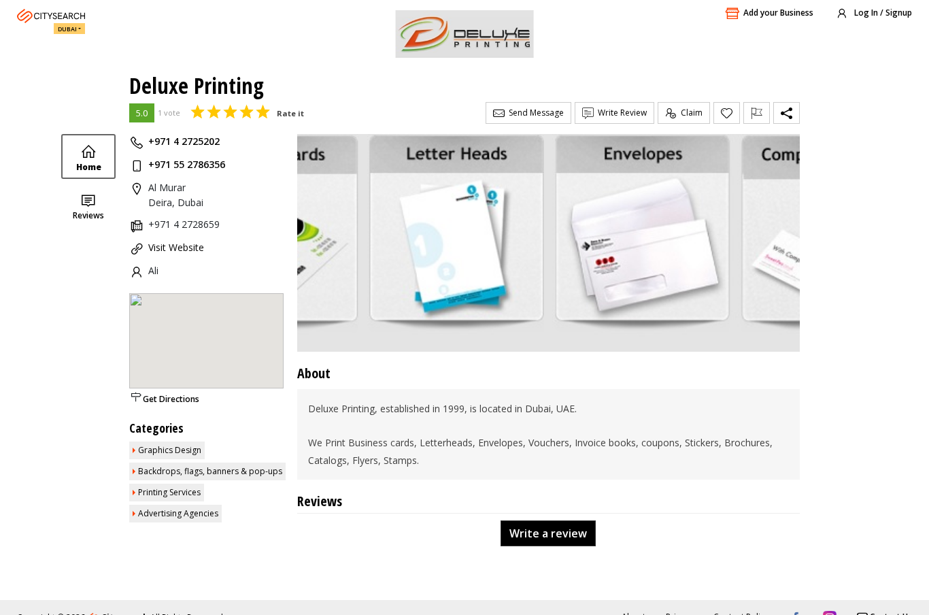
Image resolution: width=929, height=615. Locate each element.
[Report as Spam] (756, 113)
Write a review (548, 533)
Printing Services (169, 492)
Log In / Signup (882, 12)
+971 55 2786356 (186, 164)
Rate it (290, 113)
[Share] (786, 113)
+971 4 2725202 (184, 141)
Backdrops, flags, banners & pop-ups (210, 471)
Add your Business (778, 12)
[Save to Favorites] (726, 113)
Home (88, 167)
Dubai (67, 28)
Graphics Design (169, 450)
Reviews (88, 215)
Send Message (534, 112)
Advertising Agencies (178, 513)
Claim (690, 112)
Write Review (620, 112)
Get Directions (171, 399)
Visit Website (176, 247)
